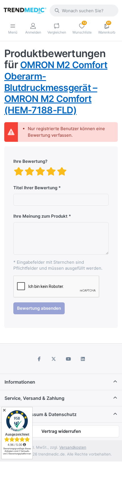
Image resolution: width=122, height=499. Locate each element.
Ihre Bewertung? (30, 161)
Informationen (20, 382)
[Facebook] (39, 359)
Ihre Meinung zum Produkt (40, 216)
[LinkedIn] (83, 359)
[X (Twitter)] (53, 359)
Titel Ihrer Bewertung (35, 187)
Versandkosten (72, 447)
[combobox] (84, 10)
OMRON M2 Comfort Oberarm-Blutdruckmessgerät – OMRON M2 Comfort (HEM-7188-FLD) (56, 87)
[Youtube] (68, 359)
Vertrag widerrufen (61, 431)
